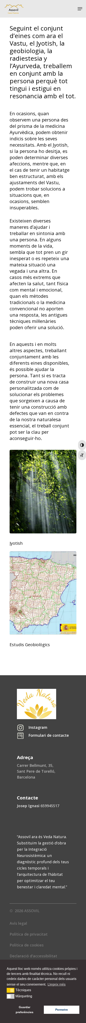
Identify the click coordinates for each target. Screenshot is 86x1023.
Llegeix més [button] (57, 984)
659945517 (38, 805)
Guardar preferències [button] (24, 1009)
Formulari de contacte (48, 735)
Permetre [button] (61, 1009)
